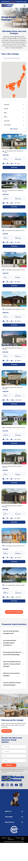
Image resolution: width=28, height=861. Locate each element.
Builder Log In (23, 838)
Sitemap (18, 837)
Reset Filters (14, 129)
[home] (7, 5)
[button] (24, 5)
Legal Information (10, 838)
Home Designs (6, 731)
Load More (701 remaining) (14, 611)
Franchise (3, 837)
